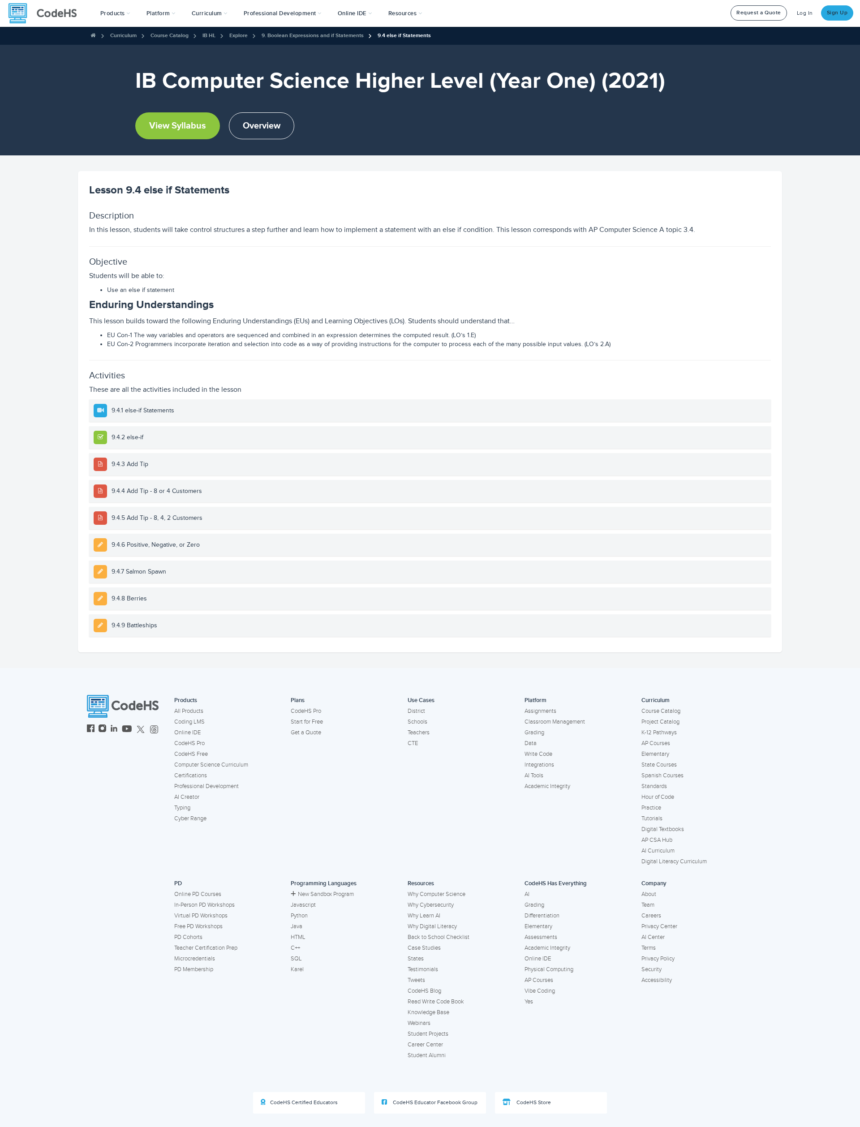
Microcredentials (194, 958)
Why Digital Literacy (432, 926)
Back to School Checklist (438, 937)
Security (651, 969)
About (648, 894)
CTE (413, 743)
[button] (115, 13)
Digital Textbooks (662, 829)
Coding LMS (189, 721)
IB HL (208, 35)
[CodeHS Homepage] (46, 13)
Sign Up (837, 12)
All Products (188, 711)
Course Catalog (169, 35)
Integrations (539, 764)
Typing (182, 807)
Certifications (190, 775)
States (416, 958)
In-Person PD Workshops (204, 904)
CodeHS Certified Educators (304, 1102)
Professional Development (206, 786)
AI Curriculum (658, 850)
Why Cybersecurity (431, 904)
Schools (417, 721)
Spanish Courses (662, 775)
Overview (261, 125)
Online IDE (187, 732)
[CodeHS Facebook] (91, 729)
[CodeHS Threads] (154, 729)
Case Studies (424, 947)
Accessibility (656, 980)
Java (296, 926)
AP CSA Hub (656, 840)
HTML (298, 937)
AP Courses (655, 743)
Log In (805, 13)
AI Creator (186, 797)
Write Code (538, 754)
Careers (651, 915)
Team (647, 904)
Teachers (419, 732)
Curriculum (123, 35)
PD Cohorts (188, 937)
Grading (534, 732)
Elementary (655, 754)
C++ (295, 947)
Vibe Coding (540, 990)
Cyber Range (190, 818)
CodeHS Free (191, 754)
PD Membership (193, 969)
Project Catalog (660, 721)
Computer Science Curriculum (211, 764)
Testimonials (423, 969)
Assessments (541, 937)
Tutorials (651, 818)
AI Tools (534, 775)
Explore (238, 35)
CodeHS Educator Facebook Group (434, 1102)
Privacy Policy (658, 958)
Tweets (416, 980)
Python (299, 915)
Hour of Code (657, 797)
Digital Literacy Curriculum (674, 861)
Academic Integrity (547, 786)
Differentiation (542, 915)
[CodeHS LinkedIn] (114, 729)
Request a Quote (758, 12)
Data (531, 743)
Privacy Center (659, 926)
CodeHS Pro (189, 743)
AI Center (653, 937)
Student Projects (428, 1033)
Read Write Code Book (436, 1001)
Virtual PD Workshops (201, 915)
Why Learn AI (424, 915)
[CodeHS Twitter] (140, 729)
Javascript (303, 904)
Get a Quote (306, 732)
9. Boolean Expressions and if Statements (313, 35)
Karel (297, 969)
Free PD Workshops (198, 926)
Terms (648, 947)
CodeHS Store (533, 1102)
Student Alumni (427, 1055)
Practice (651, 807)
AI (527, 894)
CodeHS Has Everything (556, 883)
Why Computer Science (436, 894)
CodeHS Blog (424, 990)
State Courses (659, 764)
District (416, 711)
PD (178, 883)
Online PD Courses (197, 894)
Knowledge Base (428, 1012)
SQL (296, 958)
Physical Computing (549, 969)
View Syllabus (177, 125)
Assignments (540, 711)
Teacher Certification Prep (205, 947)
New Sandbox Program (326, 894)
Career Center (425, 1044)
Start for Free (307, 721)
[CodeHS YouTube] (127, 729)
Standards (654, 786)
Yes (529, 1001)
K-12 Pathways (659, 732)
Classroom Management (555, 721)
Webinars (419, 1023)
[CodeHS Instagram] (102, 729)
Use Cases (421, 700)
